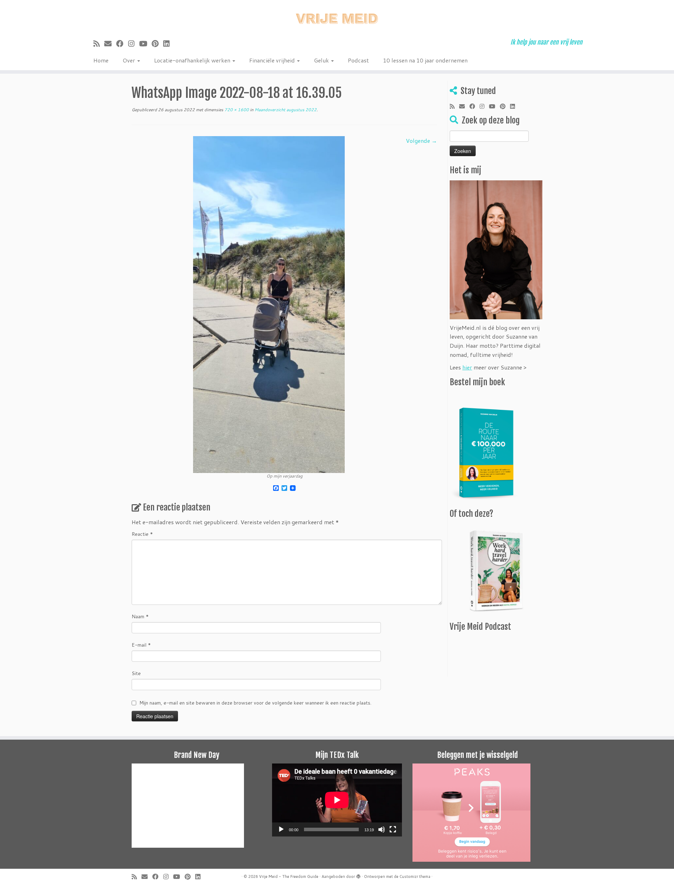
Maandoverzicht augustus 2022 (285, 110)
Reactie (142, 534)
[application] (337, 799)
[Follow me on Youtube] (145, 43)
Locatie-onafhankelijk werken (193, 60)
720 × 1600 (236, 110)
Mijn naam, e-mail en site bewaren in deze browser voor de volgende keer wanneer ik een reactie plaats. (255, 702)
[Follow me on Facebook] (122, 43)
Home (100, 60)
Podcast (358, 60)
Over (130, 60)
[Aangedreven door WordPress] (358, 875)
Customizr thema (414, 876)
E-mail (141, 644)
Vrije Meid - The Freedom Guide (288, 876)
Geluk (322, 60)
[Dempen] (381, 829)
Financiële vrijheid (272, 60)
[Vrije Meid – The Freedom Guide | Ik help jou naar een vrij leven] (337, 17)
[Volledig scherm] (392, 829)
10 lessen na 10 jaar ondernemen (425, 60)
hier (467, 367)
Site (136, 673)
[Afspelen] (281, 829)
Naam (140, 616)
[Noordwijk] (269, 304)
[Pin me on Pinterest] (157, 43)
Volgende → (421, 140)
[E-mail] (110, 43)
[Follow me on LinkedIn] (168, 43)
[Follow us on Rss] (98, 43)
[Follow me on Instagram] (133, 43)
